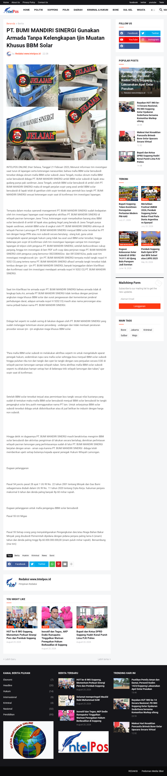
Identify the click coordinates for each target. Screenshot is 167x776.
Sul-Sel (127, 10)
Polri (66, 10)
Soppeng (52, 10)
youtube (152, 2)
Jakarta (135, 330)
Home (6, 2)
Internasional (28, 697)
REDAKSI (133, 771)
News (44, 555)
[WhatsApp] (52, 564)
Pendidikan (28, 714)
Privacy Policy (29, 2)
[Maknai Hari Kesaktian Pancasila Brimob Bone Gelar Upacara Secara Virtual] (127, 136)
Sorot (52, 555)
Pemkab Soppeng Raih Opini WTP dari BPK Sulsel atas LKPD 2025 (150, 254)
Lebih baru (10, 659)
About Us (16, 2)
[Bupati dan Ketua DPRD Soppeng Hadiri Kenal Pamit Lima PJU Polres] (127, 156)
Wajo (134, 335)
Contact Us (43, 2)
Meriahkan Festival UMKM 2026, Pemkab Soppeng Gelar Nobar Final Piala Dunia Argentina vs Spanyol (150, 213)
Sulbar (124, 335)
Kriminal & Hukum (97, 10)
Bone (116, 10)
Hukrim (25, 555)
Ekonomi (28, 679)
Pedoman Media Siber (153, 771)
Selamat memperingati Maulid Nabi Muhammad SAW (92, 698)
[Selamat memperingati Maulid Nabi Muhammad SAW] (66, 700)
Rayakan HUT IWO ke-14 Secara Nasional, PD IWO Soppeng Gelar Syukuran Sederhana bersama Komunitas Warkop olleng (148, 111)
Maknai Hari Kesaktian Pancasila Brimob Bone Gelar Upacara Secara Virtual (148, 137)
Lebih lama (103, 659)
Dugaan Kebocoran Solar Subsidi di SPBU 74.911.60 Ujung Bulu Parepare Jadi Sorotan (127, 257)
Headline (28, 685)
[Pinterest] (58, 564)
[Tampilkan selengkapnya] (71, 564)
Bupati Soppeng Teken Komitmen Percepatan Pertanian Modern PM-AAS (128, 210)
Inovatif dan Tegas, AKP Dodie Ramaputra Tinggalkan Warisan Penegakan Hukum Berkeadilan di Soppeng (55, 638)
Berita (21, 23)
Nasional (28, 708)
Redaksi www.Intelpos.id (35, 579)
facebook (133, 2)
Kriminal (35, 555)
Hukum (28, 691)
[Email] (65, 564)
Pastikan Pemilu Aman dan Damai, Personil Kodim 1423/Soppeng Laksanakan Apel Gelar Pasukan (146, 684)
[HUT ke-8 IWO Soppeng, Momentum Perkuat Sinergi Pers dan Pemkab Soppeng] (66, 683)
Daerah (78, 10)
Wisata (141, 10)
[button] (153, 10)
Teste (161, 2)
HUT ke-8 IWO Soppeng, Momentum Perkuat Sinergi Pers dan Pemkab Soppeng (21, 635)
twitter (143, 2)
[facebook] (129, 46)
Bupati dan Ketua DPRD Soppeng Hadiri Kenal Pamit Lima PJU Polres (91, 635)
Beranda (11, 23)
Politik (38, 10)
